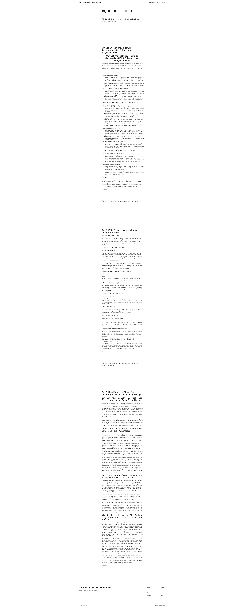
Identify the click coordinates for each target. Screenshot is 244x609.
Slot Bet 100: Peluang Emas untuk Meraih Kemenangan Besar (120, 231)
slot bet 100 (109, 102)
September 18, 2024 (105, 189)
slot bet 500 (110, 263)
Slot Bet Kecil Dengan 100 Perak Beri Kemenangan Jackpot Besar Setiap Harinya (121, 393)
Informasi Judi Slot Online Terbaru (90, 2)
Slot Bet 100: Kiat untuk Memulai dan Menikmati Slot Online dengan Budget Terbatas (117, 50)
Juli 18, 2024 (104, 351)
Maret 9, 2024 (104, 565)
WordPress (162, 605)
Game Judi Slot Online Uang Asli (156, 2)
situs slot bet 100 (106, 408)
